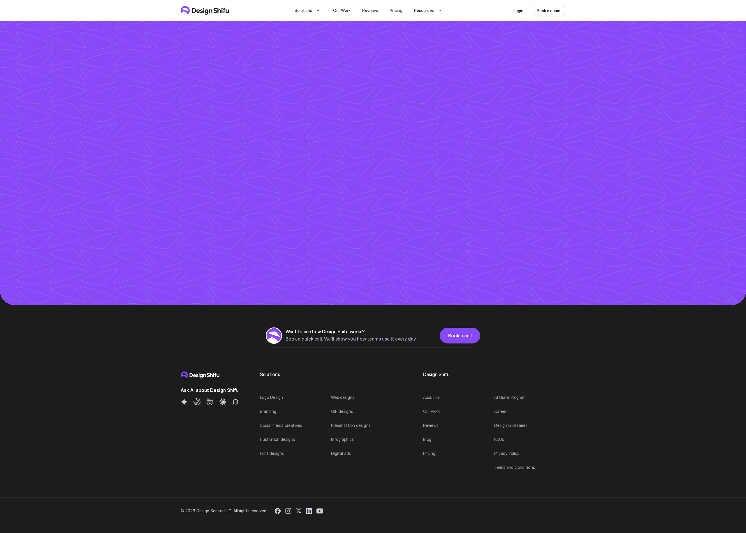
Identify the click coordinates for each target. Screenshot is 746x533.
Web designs (342, 397)
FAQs (499, 439)
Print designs (272, 453)
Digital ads (341, 453)
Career (500, 411)
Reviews (370, 10)
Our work (431, 411)
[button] (308, 10)
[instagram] (288, 510)
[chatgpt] (196, 401)
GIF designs (342, 411)
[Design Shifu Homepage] (205, 10)
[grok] (235, 401)
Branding (268, 411)
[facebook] (277, 510)
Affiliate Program (509, 397)
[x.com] (298, 510)
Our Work (342, 10)
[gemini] (184, 401)
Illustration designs (277, 439)
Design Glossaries (510, 425)
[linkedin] (309, 510)
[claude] (222, 401)
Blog (427, 439)
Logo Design (271, 397)
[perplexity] (209, 401)
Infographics (342, 439)
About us (431, 397)
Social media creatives (281, 425)
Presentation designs (351, 425)
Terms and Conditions (514, 467)
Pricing (396, 10)
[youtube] (319, 510)
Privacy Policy (506, 453)
